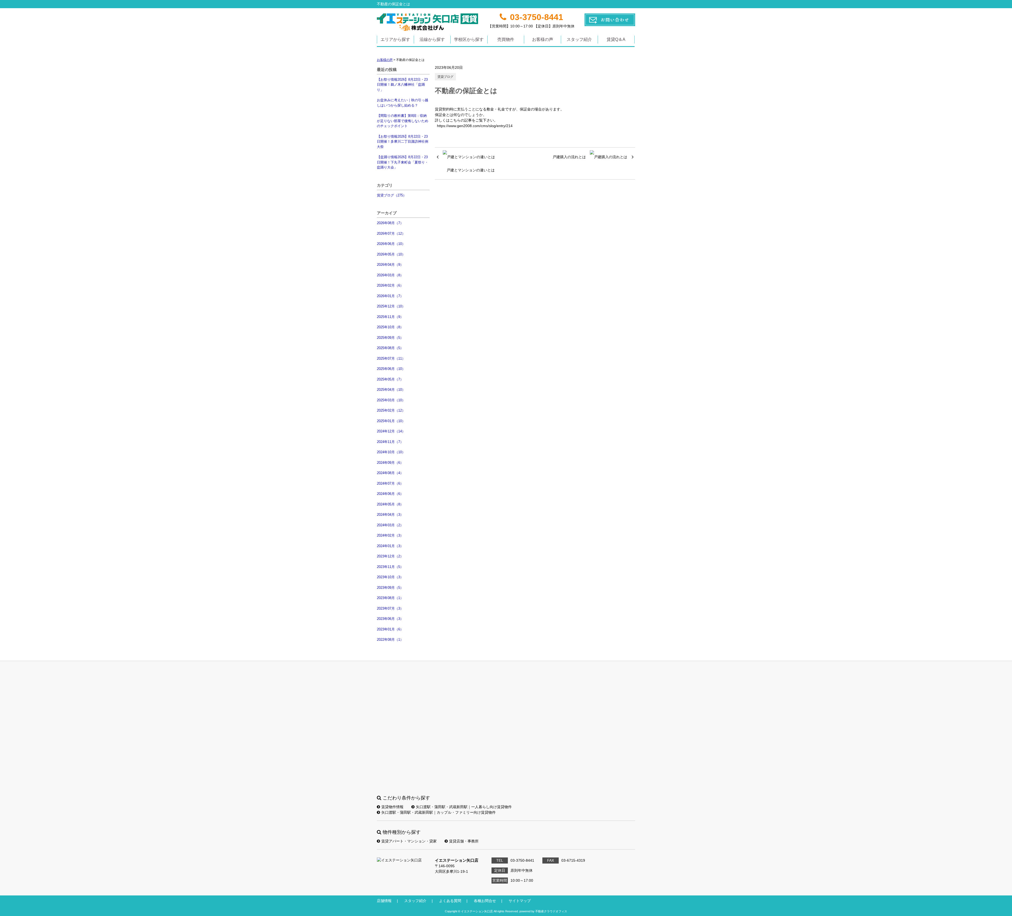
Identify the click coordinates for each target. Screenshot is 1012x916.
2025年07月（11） (391, 358)
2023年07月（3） (390, 608)
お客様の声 (542, 39)
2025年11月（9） (390, 317)
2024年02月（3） (390, 535)
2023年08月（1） (390, 598)
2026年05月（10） (391, 254)
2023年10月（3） (390, 577)
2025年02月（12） (391, 410)
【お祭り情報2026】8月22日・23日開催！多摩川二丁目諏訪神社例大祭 (402, 141)
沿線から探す (432, 39)
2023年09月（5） (390, 588)
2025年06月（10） (391, 369)
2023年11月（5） (390, 567)
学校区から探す (469, 39)
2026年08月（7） (390, 223)
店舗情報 (384, 901)
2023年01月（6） (390, 629)
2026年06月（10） (391, 244)
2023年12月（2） (390, 556)
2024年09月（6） (390, 463)
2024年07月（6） (390, 483)
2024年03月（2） (390, 525)
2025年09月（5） (390, 338)
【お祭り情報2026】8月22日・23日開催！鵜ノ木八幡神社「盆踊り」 (402, 85)
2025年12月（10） (391, 306)
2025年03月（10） (391, 400)
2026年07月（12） (391, 233)
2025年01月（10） (391, 421)
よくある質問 (450, 901)
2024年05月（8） (390, 504)
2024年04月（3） (390, 515)
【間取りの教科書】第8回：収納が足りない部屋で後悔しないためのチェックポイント (402, 121)
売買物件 (505, 39)
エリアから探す (395, 39)
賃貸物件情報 (392, 807)
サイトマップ (520, 901)
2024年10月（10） (391, 452)
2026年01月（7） (390, 296)
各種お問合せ (485, 901)
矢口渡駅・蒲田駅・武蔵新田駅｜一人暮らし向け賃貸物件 (464, 807)
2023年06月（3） (390, 619)
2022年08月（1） (390, 640)
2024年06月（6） (390, 494)
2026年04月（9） (390, 265)
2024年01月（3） (390, 546)
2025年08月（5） (390, 348)
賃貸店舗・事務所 (464, 841)
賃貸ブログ (445, 77)
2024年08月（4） (390, 473)
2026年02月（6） (390, 285)
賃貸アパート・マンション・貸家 (409, 841)
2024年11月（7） (390, 442)
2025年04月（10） (391, 390)
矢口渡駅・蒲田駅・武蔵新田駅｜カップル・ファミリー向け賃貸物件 (438, 812)
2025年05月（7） (390, 379)
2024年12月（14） (391, 431)
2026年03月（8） (390, 275)
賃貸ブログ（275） (391, 195)
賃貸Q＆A (616, 39)
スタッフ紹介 (579, 39)
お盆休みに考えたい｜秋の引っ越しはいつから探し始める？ (402, 102)
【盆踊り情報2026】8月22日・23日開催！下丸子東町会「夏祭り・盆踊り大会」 (402, 162)
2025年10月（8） (390, 327)
